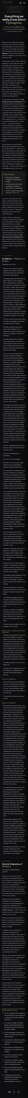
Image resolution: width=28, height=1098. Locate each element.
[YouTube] (9, 1092)
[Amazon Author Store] (14, 1092)
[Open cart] (20, 2)
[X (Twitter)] (18, 1092)
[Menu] (24, 3)
